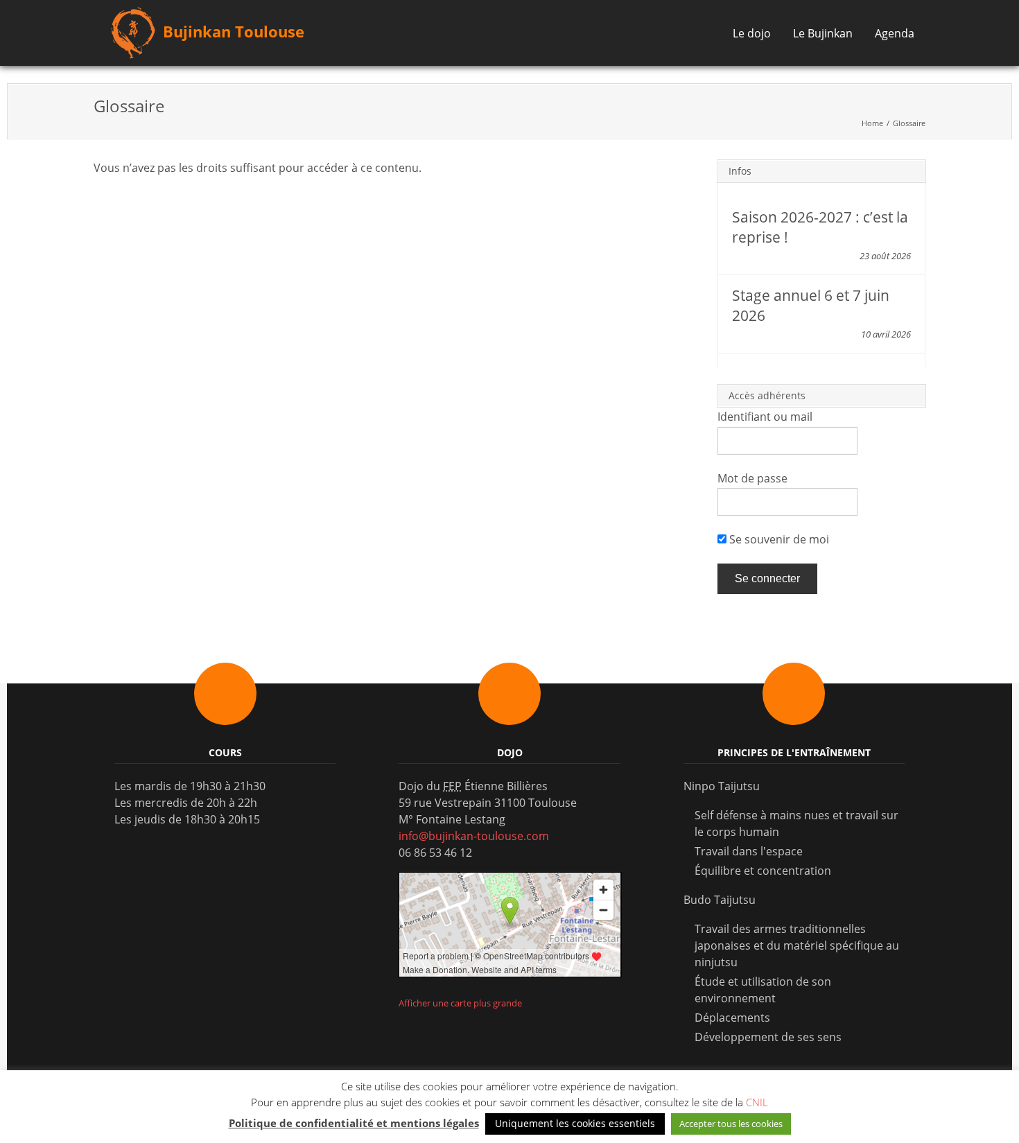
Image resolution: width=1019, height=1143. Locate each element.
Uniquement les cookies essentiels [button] (575, 1123)
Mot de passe (752, 478)
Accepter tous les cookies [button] (731, 1123)
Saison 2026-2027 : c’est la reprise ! (820, 227)
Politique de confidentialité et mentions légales (354, 1123)
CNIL (757, 1102)
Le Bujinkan (823, 33)
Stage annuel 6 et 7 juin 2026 (810, 305)
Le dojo (752, 33)
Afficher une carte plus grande (460, 1003)
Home (872, 123)
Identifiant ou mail (764, 416)
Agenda (894, 33)
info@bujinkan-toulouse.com (474, 836)
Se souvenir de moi (777, 539)
